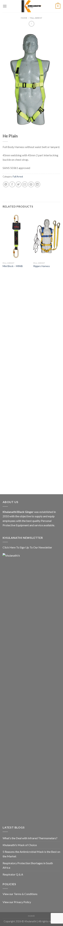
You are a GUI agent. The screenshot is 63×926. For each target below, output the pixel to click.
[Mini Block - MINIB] (16, 236)
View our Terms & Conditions (20, 894)
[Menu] (5, 6)
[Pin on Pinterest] (31, 184)
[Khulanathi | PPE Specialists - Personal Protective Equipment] (31, 6)
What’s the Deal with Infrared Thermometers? (30, 838)
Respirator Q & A (13, 874)
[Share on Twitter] (18, 184)
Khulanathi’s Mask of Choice (20, 845)
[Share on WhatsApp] (6, 184)
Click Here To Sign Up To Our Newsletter (27, 547)
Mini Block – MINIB (13, 266)
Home (24, 18)
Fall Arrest (36, 18)
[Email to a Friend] (25, 184)
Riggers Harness (41, 266)
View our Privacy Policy (17, 902)
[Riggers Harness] (46, 236)
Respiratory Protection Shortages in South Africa (28, 865)
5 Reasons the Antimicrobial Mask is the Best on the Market (31, 854)
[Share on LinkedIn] (37, 184)
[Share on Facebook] (12, 184)
